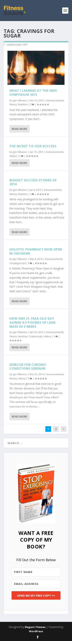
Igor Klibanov (20, 100)
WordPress (36, 631)
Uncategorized (17, 263)
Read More (19, 129)
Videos (13, 156)
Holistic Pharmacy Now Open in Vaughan (35, 251)
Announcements (55, 100)
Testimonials (36, 336)
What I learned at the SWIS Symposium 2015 (33, 92)
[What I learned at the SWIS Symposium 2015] (36, 68)
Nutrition (23, 104)
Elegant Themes (35, 627)
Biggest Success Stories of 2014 (33, 182)
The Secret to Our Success (32, 146)
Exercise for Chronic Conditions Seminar (28, 367)
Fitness (13, 104)
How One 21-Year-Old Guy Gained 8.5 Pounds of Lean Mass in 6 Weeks (32, 322)
